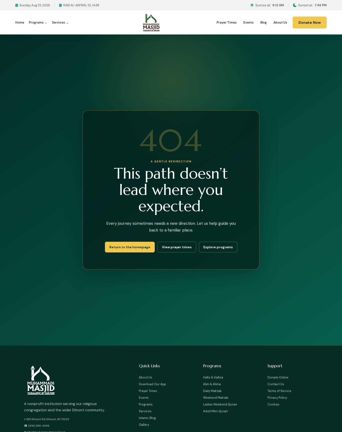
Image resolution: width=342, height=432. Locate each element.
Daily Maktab (212, 391)
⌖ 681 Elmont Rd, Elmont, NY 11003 (46, 419)
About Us (280, 22)
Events (248, 22)
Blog (263, 22)
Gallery (144, 425)
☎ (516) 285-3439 (36, 426)
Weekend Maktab (215, 398)
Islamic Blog (147, 418)
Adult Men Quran (215, 411)
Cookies (273, 404)
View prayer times (177, 247)
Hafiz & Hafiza (213, 377)
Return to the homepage (129, 247)
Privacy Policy (277, 398)
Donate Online (278, 377)
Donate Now (309, 22)
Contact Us (276, 384)
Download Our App (152, 384)
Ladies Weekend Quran (220, 404)
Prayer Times (227, 22)
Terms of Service (279, 391)
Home (19, 22)
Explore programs (218, 247)
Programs (38, 22)
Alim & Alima (212, 384)
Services (60, 22)
